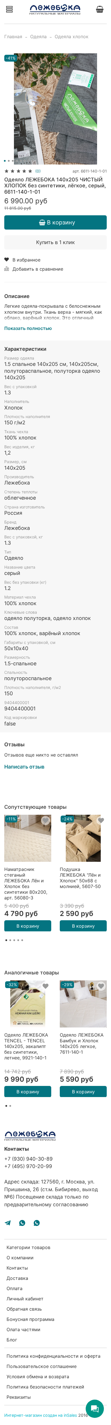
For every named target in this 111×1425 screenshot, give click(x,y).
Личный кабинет (25, 1299)
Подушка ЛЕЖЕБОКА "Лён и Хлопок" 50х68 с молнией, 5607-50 (80, 877)
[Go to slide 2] (9, 161)
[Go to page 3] (14, 940)
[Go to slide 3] (13, 161)
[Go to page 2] (10, 940)
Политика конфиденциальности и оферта (53, 1356)
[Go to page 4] (18, 940)
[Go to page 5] (22, 940)
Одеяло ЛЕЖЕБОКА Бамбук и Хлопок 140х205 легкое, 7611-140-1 (82, 1043)
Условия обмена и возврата (38, 1376)
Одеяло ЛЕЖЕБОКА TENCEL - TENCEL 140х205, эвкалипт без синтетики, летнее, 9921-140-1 (26, 1046)
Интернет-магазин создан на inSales (40, 1415)
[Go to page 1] (6, 940)
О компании (20, 1257)
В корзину (28, 926)
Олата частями (23, 1329)
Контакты (17, 1268)
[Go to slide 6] (25, 161)
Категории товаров (28, 1247)
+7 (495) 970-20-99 (28, 1166)
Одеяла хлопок (72, 36)
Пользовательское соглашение (42, 1366)
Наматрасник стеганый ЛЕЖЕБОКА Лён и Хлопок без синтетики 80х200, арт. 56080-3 (25, 883)
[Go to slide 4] (17, 161)
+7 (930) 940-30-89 (28, 1159)
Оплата (14, 1288)
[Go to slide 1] (5, 161)
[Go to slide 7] (29, 161)
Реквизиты (19, 1397)
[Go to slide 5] (21, 161)
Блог (12, 1340)
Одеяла (38, 36)
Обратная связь (24, 1309)
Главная (13, 36)
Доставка (17, 1278)
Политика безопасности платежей (45, 1387)
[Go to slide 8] (33, 161)
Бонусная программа (30, 1319)
